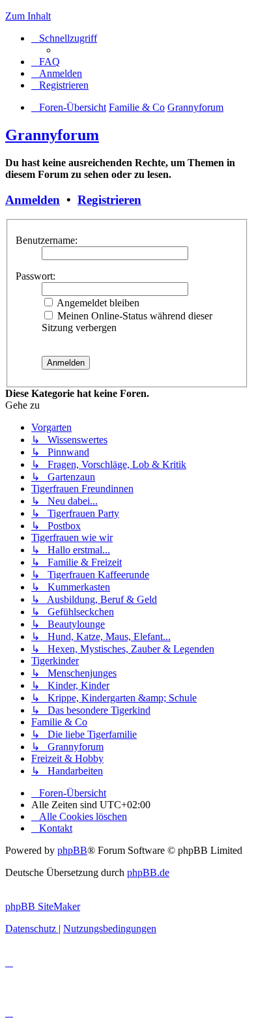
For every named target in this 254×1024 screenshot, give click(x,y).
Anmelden (32, 200)
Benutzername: (47, 240)
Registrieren (109, 200)
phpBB (72, 850)
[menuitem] (45, 61)
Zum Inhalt (28, 16)
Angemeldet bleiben (97, 302)
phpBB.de (148, 872)
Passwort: (35, 276)
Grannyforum (52, 134)
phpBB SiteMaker (42, 906)
